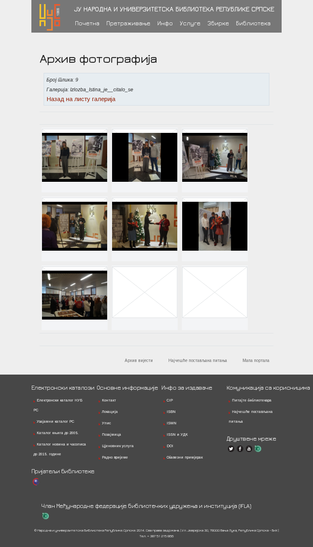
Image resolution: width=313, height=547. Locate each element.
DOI (170, 446)
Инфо (165, 23)
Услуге (190, 23)
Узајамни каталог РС (55, 421)
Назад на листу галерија (80, 98)
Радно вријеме (115, 457)
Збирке (218, 23)
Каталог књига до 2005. (58, 433)
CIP (170, 400)
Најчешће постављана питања (197, 360)
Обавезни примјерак (185, 457)
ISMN (171, 423)
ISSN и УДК (177, 434)
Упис (106, 423)
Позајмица (111, 434)
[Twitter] (231, 449)
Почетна (87, 23)
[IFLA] (258, 449)
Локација (110, 412)
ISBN (171, 412)
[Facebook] (240, 449)
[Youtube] (249, 449)
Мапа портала (255, 360)
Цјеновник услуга (118, 446)
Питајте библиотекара (251, 400)
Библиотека (253, 23)
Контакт (109, 400)
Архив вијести (139, 360)
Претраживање (128, 23)
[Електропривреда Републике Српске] (36, 482)
